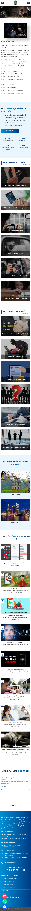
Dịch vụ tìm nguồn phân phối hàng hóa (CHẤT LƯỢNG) (15, 334)
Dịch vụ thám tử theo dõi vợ (15, 230)
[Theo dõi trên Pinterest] (24, 870)
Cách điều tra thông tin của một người (15, 588)
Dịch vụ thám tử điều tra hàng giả (15, 424)
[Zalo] (4, 906)
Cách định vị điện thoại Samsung (15, 562)
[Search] (28, 3)
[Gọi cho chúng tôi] (20, 870)
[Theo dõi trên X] (14, 870)
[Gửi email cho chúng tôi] (17, 870)
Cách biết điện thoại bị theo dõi (16, 669)
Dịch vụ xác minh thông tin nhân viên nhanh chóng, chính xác (15, 402)
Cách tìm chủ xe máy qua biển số (15, 615)
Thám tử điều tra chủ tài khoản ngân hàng (15, 208)
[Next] (29, 789)
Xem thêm (3, 786)
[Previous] (2, 789)
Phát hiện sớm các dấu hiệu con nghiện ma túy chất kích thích (15, 750)
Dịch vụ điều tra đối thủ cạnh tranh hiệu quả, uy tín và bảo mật (15, 447)
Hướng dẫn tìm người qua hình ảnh (15, 642)
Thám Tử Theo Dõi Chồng (15, 253)
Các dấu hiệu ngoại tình (15, 722)
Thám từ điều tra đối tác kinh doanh (15, 379)
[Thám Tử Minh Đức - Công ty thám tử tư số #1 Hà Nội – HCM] (15, 3)
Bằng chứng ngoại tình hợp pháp (15, 696)
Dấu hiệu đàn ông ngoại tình (8, 778)
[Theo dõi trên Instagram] (10, 870)
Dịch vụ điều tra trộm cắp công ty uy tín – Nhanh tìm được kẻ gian (15, 357)
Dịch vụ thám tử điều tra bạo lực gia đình (15, 276)
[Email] (4, 896)
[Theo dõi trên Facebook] (7, 870)
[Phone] (4, 901)
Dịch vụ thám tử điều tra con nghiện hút (15, 298)
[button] (2, 3)
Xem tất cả (25, 164)
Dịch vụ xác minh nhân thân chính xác (16, 185)
